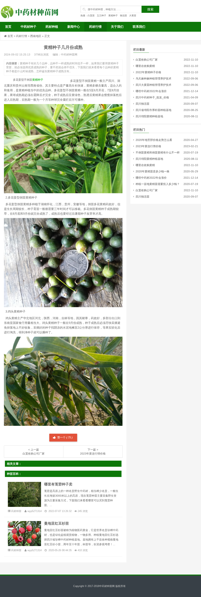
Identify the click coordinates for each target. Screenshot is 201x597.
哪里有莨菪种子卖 (58, 484)
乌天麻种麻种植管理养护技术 (153, 78)
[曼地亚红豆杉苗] (24, 533)
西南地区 (35, 36)
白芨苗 (91, 15)
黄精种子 (113, 15)
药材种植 (52, 26)
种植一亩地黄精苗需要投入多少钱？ (158, 184)
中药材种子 (28, 26)
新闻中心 (73, 26)
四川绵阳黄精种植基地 (149, 116)
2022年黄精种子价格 (148, 72)
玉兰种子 (101, 15)
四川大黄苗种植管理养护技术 (153, 84)
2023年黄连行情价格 (148, 146)
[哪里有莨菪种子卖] (24, 494)
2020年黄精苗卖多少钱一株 (152, 171)
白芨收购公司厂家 (147, 59)
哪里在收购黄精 (145, 65)
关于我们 (117, 26)
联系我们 (139, 26)
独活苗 (123, 15)
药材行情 (95, 26)
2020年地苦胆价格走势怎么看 (154, 139)
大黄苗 (132, 15)
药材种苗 (16, 511)
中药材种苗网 (107, 586)
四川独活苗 (142, 103)
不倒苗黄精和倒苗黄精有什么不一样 (158, 152)
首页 (8, 26)
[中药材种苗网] (30, 11)
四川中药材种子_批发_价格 (152, 97)
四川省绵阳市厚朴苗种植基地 (153, 110)
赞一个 (65, 437)
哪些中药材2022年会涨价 (151, 91)
